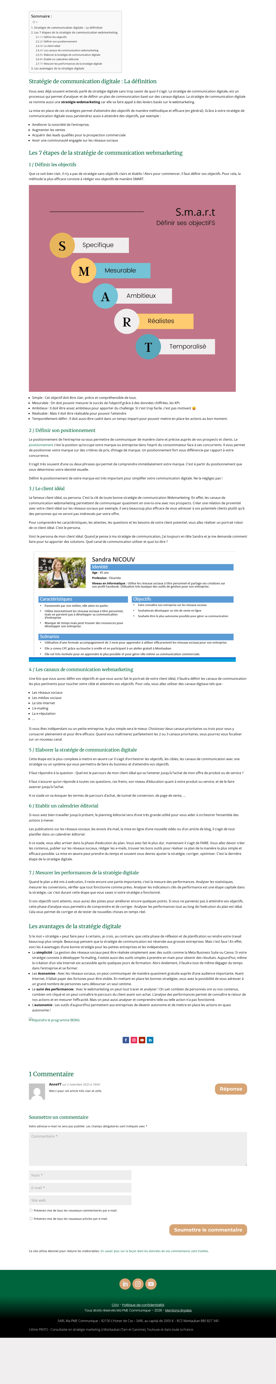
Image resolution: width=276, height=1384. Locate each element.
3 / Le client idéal (50, 46)
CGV (115, 1305)
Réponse (231, 1089)
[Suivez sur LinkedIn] (150, 1040)
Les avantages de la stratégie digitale (59, 68)
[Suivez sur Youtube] (142, 1040)
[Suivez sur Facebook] (126, 1040)
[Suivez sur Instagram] (134, 1040)
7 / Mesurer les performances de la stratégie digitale (71, 63)
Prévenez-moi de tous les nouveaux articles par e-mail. (71, 1219)
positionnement (41, 445)
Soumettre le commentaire (208, 1230)
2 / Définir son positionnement (58, 41)
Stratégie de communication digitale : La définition (68, 27)
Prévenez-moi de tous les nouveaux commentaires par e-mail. (75, 1210)
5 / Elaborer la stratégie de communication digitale (70, 55)
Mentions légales (178, 1310)
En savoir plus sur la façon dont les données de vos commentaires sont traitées (154, 1251)
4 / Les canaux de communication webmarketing (69, 50)
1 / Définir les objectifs (53, 37)
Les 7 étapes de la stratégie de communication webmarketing (76, 32)
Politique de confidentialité (143, 1305)
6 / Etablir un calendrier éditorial (59, 59)
